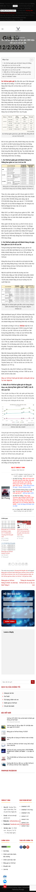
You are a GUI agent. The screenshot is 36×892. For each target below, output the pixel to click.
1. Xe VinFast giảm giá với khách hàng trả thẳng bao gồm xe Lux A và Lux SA (16, 64)
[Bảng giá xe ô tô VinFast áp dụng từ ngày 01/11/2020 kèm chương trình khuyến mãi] (8, 524)
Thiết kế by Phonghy (18, 889)
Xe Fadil (6, 696)
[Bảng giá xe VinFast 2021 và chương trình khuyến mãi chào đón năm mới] (24, 524)
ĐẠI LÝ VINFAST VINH (9, 76)
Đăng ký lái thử (9, 693)
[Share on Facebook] (12, 564)
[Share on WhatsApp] (9, 564)
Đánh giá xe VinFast (20, 572)
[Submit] (33, 682)
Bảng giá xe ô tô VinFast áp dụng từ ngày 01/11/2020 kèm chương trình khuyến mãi (8, 533)
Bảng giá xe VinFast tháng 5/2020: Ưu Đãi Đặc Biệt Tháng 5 (9, 582)
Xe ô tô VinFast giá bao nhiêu (23, 574)
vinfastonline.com (15, 821)
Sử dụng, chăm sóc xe (11, 699)
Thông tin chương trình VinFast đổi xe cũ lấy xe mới (27, 582)
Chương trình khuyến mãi (18, 37)
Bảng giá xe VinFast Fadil (8, 572)
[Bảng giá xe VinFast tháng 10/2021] (8, 547)
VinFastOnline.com (27, 887)
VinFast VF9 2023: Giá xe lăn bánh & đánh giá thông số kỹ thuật (20, 719)
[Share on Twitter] (16, 564)
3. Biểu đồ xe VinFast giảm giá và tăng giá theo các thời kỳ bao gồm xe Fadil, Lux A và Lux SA (16, 73)
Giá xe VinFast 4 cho (10, 574)
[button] (31, 60)
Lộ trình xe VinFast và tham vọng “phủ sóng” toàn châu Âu (20, 744)
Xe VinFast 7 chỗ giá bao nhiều (24, 576)
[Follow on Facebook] (21, 847)
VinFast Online (17, 887)
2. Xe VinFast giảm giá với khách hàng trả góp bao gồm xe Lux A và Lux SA (16, 69)
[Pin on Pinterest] (23, 564)
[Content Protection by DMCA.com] (6, 847)
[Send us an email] (24, 847)
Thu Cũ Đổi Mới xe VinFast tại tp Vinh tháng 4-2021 (20, 758)
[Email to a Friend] (19, 564)
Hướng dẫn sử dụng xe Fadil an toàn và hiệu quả (20, 738)
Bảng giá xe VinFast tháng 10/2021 (17, 731)
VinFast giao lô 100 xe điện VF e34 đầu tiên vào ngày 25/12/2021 (20, 726)
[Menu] (2, 29)
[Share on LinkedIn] (26, 564)
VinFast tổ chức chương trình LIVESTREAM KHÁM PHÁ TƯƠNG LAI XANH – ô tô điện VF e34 (20, 751)
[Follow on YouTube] (27, 847)
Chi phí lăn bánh (9, 706)
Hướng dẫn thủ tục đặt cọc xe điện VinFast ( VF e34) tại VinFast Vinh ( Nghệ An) (20, 764)
